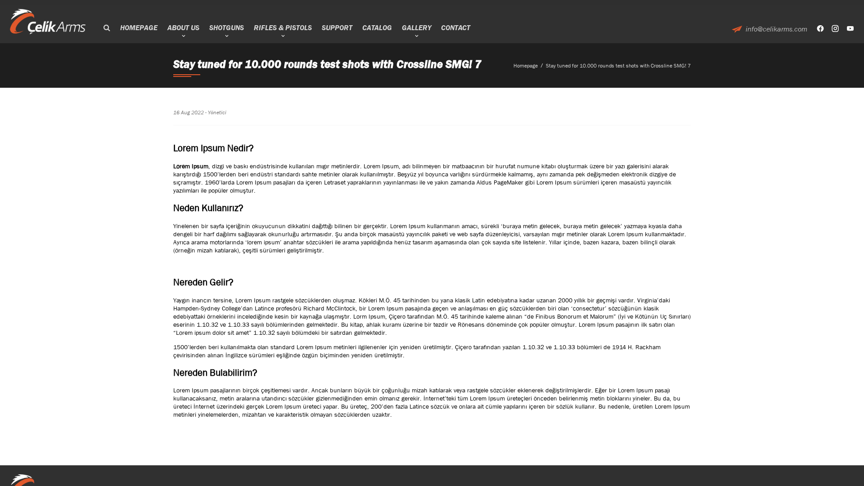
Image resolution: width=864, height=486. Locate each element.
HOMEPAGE (139, 27)
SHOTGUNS (226, 27)
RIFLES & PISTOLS (283, 27)
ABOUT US (183, 27)
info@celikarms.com (776, 29)
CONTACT (455, 27)
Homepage (525, 65)
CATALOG (377, 27)
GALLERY (416, 27)
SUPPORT (337, 27)
